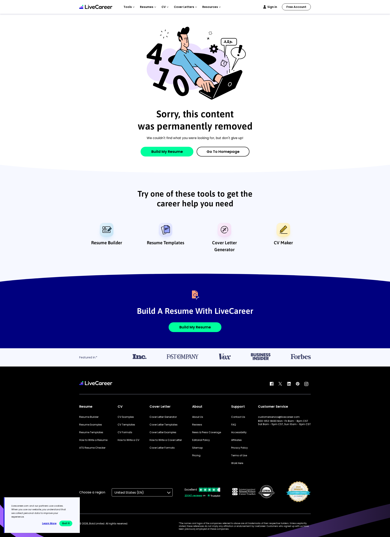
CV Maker (283, 242)
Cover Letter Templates (164, 424)
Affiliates (236, 440)
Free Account (296, 7)
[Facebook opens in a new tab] (271, 383)
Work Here (237, 463)
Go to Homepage (223, 151)
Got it (66, 523)
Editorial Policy (201, 440)
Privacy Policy (239, 447)
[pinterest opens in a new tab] (297, 383)
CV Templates (126, 424)
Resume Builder (106, 242)
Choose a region (92, 492)
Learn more (49, 523)
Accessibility (239, 432)
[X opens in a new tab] (280, 383)
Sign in (272, 7)
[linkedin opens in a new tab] (289, 383)
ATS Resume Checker (92, 447)
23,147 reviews (193, 495)
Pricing (196, 455)
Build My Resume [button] (195, 327)
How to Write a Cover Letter (166, 440)
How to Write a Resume (93, 440)
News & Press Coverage (206, 432)
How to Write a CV (128, 440)
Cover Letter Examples (163, 432)
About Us (197, 417)
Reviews (197, 424)
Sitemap (197, 447)
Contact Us (238, 417)
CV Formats (125, 432)
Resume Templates (165, 242)
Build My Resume (167, 151)
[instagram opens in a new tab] (306, 383)
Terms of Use (239, 455)
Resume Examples (90, 424)
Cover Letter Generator (224, 246)
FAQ (233, 424)
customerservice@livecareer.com (279, 417)
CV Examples (126, 417)
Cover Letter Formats (162, 447)
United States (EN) (129, 492)
